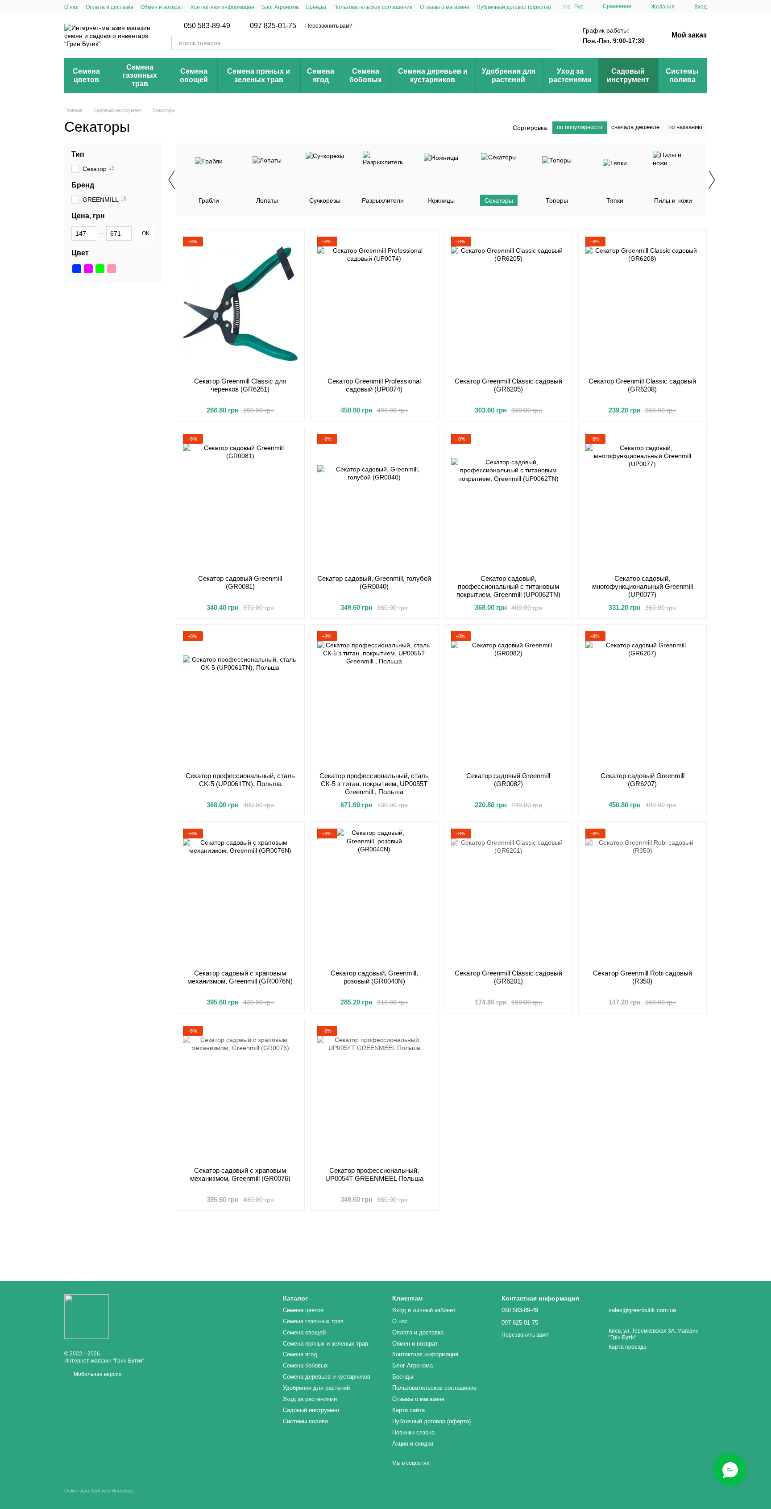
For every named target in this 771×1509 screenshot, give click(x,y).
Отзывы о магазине (444, 7)
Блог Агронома (280, 7)
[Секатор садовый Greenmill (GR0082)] (508, 698)
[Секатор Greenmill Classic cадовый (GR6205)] (508, 304)
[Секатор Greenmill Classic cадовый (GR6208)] (642, 304)
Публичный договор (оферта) (514, 7)
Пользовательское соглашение (373, 7)
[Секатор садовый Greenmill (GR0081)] (240, 501)
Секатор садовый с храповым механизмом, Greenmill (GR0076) (240, 1174)
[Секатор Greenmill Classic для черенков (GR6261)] (240, 304)
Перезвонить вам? (328, 26)
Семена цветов (86, 75)
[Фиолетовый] (88, 268)
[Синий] (76, 268)
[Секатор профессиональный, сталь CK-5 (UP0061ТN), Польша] (240, 698)
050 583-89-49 (207, 25)
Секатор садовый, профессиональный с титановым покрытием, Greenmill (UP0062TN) (508, 586)
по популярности (579, 127)
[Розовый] (111, 268)
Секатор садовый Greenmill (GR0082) (508, 780)
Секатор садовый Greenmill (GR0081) (240, 582)
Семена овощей (194, 75)
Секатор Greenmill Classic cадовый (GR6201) (508, 977)
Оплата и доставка (109, 7)
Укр (566, 6)
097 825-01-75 (273, 25)
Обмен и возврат (162, 7)
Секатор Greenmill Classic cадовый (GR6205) (508, 385)
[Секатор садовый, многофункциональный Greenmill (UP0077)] (642, 501)
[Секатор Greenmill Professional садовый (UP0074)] (374, 304)
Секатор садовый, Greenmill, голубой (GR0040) (374, 582)
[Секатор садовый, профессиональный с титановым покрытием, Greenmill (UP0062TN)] (508, 501)
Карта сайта (408, 1410)
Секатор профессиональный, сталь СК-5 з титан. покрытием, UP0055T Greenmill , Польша (374, 784)
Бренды (316, 7)
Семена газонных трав (140, 75)
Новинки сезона (413, 1432)
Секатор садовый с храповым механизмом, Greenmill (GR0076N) (240, 977)
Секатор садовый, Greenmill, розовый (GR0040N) (374, 977)
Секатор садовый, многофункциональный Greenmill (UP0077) (642, 586)
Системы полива (682, 75)
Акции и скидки (412, 1443)
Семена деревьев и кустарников (433, 75)
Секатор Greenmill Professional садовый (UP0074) (374, 385)
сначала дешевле (635, 127)
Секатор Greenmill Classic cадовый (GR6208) (642, 385)
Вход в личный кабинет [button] (424, 1310)
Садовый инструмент (628, 75)
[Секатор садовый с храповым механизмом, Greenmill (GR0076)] (240, 1093)
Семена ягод (320, 75)
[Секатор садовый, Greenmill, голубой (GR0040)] (374, 501)
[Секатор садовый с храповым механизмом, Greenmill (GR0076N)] (240, 896)
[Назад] (171, 179)
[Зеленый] (100, 268)
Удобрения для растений (508, 75)
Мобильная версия (97, 1374)
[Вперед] (711, 179)
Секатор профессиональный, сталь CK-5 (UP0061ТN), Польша (240, 780)
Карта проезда (628, 1347)
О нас (71, 7)
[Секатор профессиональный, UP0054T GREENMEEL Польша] (374, 1093)
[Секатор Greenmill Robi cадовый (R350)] (642, 896)
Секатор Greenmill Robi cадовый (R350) (642, 977)
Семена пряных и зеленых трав (258, 75)
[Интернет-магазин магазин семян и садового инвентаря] (86, 1316)
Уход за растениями (570, 75)
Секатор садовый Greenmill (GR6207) (642, 780)
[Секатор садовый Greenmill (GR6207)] (642, 698)
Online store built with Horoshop (98, 1490)
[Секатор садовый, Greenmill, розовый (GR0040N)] (374, 896)
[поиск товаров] (547, 43)
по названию (685, 127)
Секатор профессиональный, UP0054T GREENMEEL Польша (374, 1174)
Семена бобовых (365, 75)
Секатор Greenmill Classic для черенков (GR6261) (240, 385)
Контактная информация (222, 7)
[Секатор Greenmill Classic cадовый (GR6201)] (508, 896)
